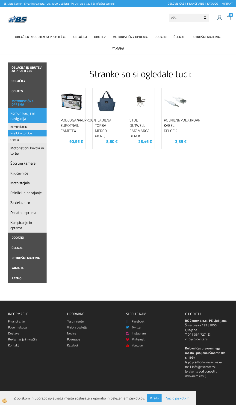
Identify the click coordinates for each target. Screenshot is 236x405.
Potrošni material (206, 36)
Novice (71, 333)
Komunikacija (18, 126)
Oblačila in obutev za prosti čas (40, 36)
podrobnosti (207, 371)
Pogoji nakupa (17, 327)
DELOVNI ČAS (176, 3)
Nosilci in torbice (21, 133)
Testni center (76, 321)
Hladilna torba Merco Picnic (103, 128)
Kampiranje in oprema (21, 225)
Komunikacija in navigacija (22, 115)
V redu (154, 398)
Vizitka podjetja (77, 327)
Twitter (137, 327)
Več (72, 110)
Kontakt (13, 345)
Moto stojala (20, 183)
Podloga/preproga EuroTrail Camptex (72, 125)
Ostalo (14, 139)
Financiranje (16, 321)
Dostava (13, 333)
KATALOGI (212, 3)
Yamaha (118, 48)
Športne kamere (22, 163)
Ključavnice (19, 173)
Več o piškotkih (177, 398)
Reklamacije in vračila (22, 339)
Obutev (100, 36)
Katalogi (72, 345)
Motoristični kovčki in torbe (27, 150)
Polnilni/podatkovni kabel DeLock (175, 125)
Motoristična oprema (130, 36)
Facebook (138, 321)
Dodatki (160, 36)
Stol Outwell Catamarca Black (140, 128)
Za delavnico (20, 202)
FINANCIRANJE (195, 3)
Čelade (179, 36)
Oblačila (80, 36)
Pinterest (138, 339)
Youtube (137, 345)
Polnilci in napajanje (26, 192)
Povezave (73, 339)
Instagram (139, 333)
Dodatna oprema (23, 212)
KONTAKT (227, 3)
